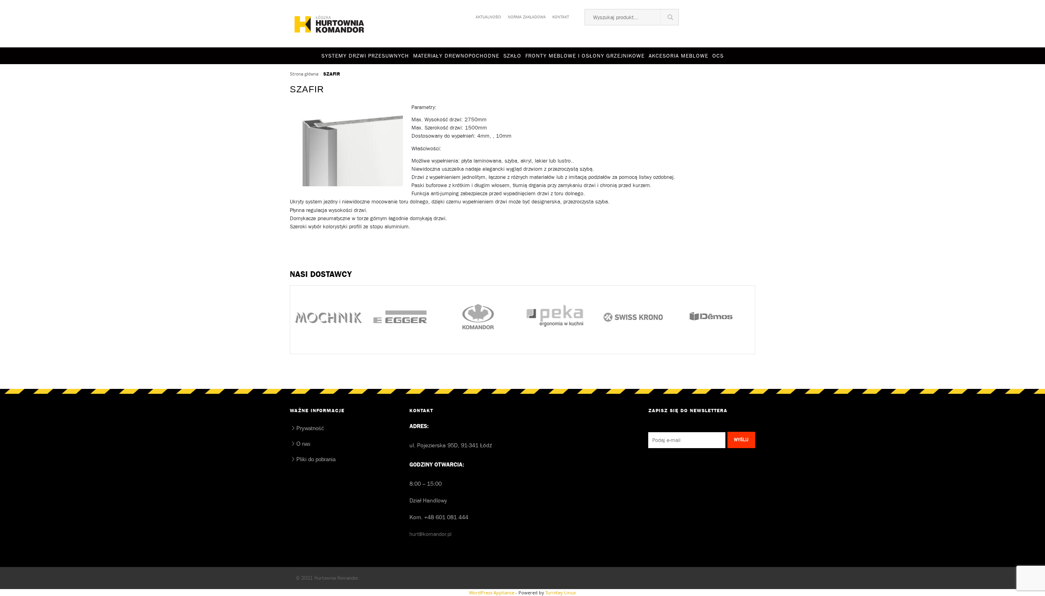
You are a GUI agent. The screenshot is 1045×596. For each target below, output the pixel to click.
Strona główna (304, 73)
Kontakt (560, 16)
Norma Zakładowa (527, 16)
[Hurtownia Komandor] (329, 24)
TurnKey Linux (560, 592)
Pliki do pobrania (316, 459)
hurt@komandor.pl (430, 534)
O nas (303, 444)
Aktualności (488, 16)
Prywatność (310, 428)
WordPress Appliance (491, 592)
